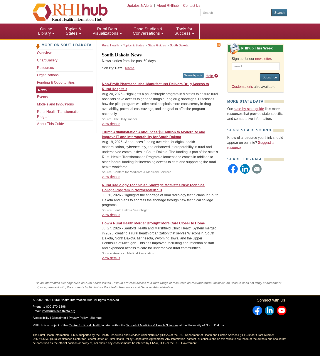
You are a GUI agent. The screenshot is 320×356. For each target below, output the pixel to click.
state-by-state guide (249, 109)
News (42, 90)
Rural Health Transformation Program (59, 114)
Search (279, 12)
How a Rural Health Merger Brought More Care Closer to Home (153, 223)
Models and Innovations (55, 104)
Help (210, 76)
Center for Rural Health (85, 325)
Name (130, 68)
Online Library (45, 31)
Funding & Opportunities (56, 82)
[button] (233, 169)
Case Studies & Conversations (148, 31)
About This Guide (50, 124)
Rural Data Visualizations (106, 31)
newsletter (263, 59)
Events (42, 97)
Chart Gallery (47, 60)
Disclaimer (59, 317)
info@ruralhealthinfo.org (58, 311)
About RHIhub (168, 5)
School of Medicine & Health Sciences (152, 325)
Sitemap (96, 317)
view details (111, 124)
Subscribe (270, 77)
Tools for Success (183, 31)
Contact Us (191, 5)
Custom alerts (242, 86)
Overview (44, 53)
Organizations (48, 75)
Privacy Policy (78, 317)
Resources (45, 68)
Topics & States (73, 31)
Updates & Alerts (139, 5)
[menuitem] (46, 31)
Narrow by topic (193, 75)
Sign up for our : (252, 59)
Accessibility (41, 317)
